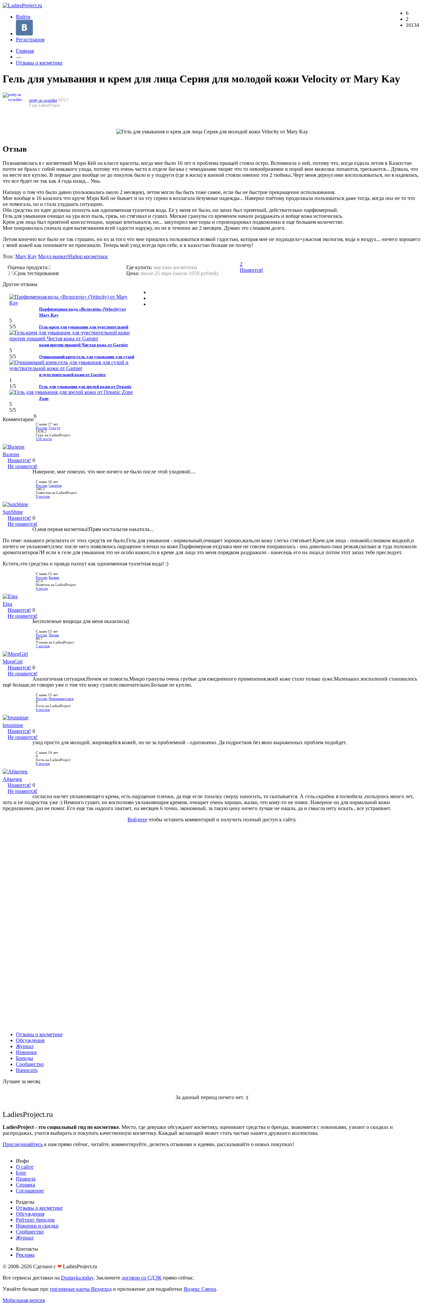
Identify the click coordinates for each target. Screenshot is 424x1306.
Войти (23, 17)
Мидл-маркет (53, 256)
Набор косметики (88, 256)
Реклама (25, 1255)
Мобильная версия (24, 1300)
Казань (54, 577)
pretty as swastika (43, 100)
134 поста (44, 439)
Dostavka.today (77, 1278)
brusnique (13, 725)
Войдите (137, 819)
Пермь (54, 635)
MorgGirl (13, 661)
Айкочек (12, 779)
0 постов (43, 709)
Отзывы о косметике (39, 63)
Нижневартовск (61, 699)
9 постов (43, 496)
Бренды (24, 1058)
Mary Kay (26, 256)
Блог (21, 1173)
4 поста (42, 588)
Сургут (54, 428)
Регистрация (30, 39)
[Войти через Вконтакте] (24, 33)
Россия (41, 428)
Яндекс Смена (200, 1289)
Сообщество (30, 1064)
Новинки (26, 1052)
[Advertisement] (212, 927)
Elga (7, 604)
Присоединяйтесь (23, 1144)
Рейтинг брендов (35, 1220)
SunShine (13, 512)
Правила (25, 1179)
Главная (25, 51)
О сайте (24, 1167)
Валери (11, 454)
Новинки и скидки (37, 1226)
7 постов (43, 646)
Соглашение (30, 1190)
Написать (26, 1070)
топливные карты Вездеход (81, 1289)
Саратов (55, 485)
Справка (25, 1184)
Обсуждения (30, 1040)
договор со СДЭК (142, 1278)
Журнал (24, 1046)
